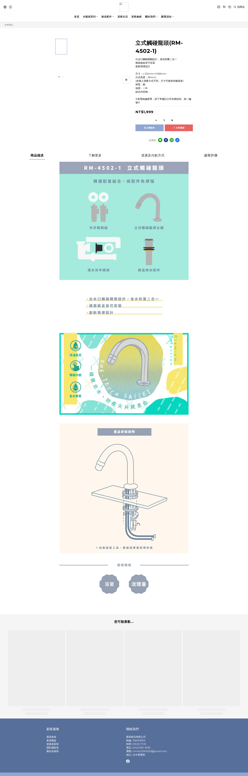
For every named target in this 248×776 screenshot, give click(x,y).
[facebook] (166, 140)
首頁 (76, 16)
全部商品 (9, 25)
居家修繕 (136, 16)
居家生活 (123, 16)
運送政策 (51, 736)
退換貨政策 (52, 744)
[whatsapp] (171, 140)
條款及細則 (52, 751)
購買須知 (166, 16)
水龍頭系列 (89, 16)
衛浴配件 (106, 16)
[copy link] (177, 140)
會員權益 (51, 740)
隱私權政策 (52, 747)
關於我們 (150, 16)
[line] (160, 140)
